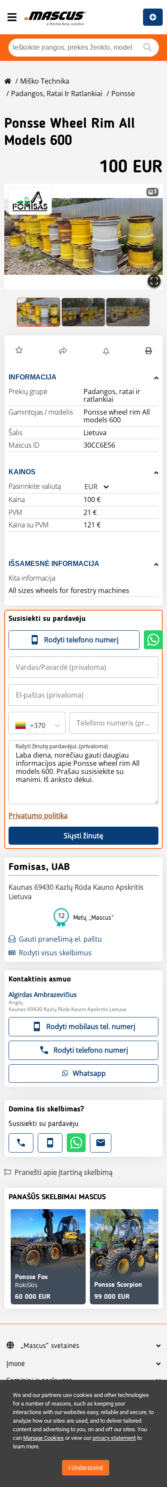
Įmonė (15, 1364)
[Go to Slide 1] (39, 312)
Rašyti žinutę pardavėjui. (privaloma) (61, 746)
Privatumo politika (38, 815)
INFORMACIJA (33, 377)
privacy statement (114, 1438)
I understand (86, 1467)
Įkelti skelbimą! (153, 17)
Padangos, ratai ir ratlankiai (56, 93)
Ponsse (123, 93)
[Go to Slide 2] (83, 312)
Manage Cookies (43, 1438)
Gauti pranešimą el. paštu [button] (60, 939)
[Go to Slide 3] (128, 312)
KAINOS (22, 472)
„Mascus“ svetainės (50, 1346)
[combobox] (84, 487)
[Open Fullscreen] (154, 280)
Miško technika (44, 81)
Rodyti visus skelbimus (55, 952)
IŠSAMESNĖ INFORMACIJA (54, 563)
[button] (83, 236)
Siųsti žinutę (83, 835)
